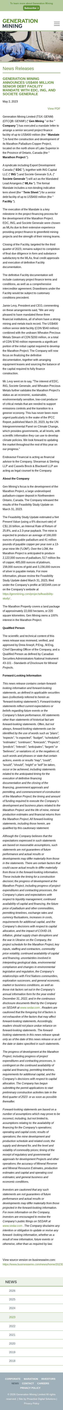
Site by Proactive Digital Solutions (37, 1398)
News (15, 1383)
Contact (28, 1383)
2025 (12, 1299)
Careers (43, 1383)
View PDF (54, 108)
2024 (12, 1308)
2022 (12, 1326)
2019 (12, 1352)
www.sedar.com (30, 1007)
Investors (48, 1379)
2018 (12, 1360)
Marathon (31, 1379)
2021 (12, 1334)
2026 (12, 1290)
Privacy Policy (30, 1388)
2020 (12, 1343)
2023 (12, 1317)
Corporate (12, 1379)
